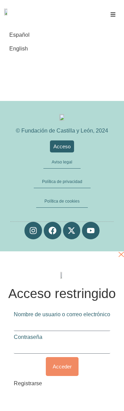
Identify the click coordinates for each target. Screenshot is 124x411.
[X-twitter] (72, 230)
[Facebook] (52, 230)
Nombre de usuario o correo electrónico (62, 314)
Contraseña (28, 337)
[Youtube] (91, 230)
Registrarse (28, 383)
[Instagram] (33, 230)
